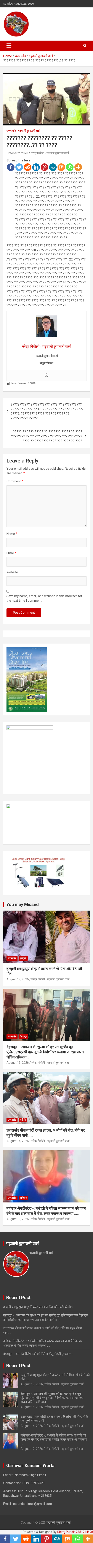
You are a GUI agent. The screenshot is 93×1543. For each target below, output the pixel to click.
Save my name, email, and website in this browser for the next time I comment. (44, 598)
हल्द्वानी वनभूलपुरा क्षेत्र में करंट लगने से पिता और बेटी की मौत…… (39, 1307)
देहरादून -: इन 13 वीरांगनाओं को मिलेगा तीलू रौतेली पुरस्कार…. (38, 1354)
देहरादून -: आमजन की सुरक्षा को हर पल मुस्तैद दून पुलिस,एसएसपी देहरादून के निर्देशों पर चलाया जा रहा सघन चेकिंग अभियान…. (45, 1052)
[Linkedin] (36, 167)
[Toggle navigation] (8, 46)
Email (11, 553)
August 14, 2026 (17, 1141)
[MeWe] (53, 167)
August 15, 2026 (17, 1062)
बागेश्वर (23, 1197)
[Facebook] (10, 167)
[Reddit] (27, 167)
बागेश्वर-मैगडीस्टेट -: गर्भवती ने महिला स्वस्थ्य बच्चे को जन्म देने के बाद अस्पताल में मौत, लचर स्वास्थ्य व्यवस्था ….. (54, 1439)
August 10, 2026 (17, 1219)
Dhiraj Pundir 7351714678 (75, 1532)
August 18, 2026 (17, 979)
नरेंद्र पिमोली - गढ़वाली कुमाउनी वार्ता (50, 153)
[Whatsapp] (70, 167)
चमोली (23, 1119)
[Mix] (61, 167)
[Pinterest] (44, 167)
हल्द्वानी (23, 958)
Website (12, 572)
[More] (78, 167)
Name (11, 534)
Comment (14, 481)
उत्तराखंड (11, 130)
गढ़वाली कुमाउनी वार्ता (29, 130)
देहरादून (23, 1036)
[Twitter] (19, 167)
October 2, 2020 (17, 153)
